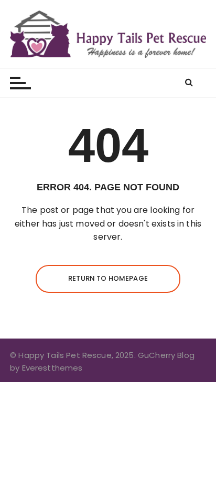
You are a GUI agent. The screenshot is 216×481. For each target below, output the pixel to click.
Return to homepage (108, 278)
